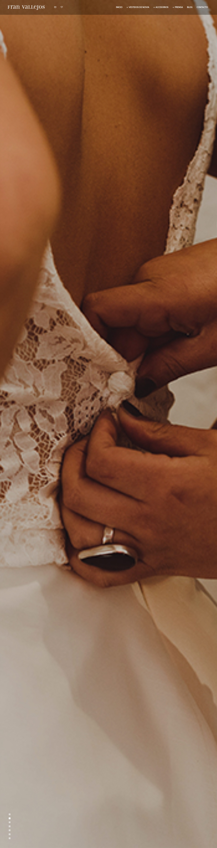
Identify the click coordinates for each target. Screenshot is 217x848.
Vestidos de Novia (139, 7)
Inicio (119, 7)
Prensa (179, 7)
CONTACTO (202, 7)
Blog (189, 7)
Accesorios (162, 7)
